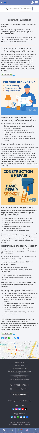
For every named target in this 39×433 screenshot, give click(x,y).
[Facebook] (13, 409)
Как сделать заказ (19, 377)
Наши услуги (19, 365)
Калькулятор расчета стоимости (19, 371)
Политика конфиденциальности (19, 422)
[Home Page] (32, 2)
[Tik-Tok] (25, 409)
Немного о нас (19, 362)
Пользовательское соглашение (19, 424)
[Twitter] (19, 409)
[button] (4, 2)
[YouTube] (22, 409)
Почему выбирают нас (19, 368)
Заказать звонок (26, 9)
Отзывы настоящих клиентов (19, 380)
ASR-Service (19, 374)
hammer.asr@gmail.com (21, 389)
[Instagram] (16, 409)
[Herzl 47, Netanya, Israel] (19, 350)
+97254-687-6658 (14, 9)
